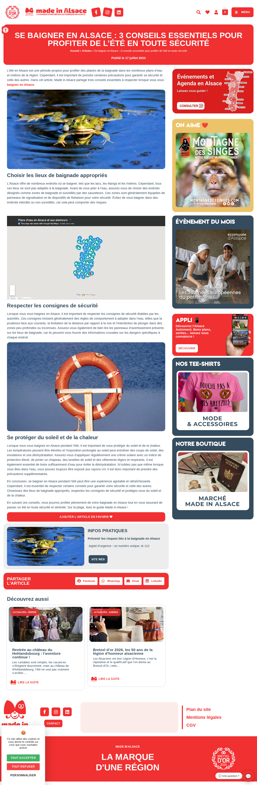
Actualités (19, 612)
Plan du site (198, 709)
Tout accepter (23, 757)
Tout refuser (23, 766)
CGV (191, 725)
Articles (86, 50)
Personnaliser (23, 775)
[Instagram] (107, 12)
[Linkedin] (119, 12)
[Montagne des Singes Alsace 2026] (213, 206)
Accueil (74, 50)
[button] (5, 30)
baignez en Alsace (20, 84)
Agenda (113, 612)
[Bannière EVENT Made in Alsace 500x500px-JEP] (213, 302)
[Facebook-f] (96, 12)
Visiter (32, 612)
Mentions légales (204, 717)
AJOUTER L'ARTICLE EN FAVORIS (85, 516)
